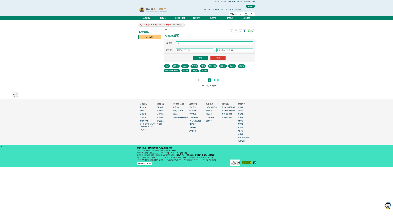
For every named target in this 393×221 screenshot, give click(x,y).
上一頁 (203, 80)
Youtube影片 (150, 37)
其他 (203, 66)
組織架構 (160, 114)
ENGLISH (231, 1)
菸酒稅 (185, 66)
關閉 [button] (15, 94)
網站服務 (192, 131)
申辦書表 (192, 114)
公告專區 (143, 130)
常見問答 (239, 1)
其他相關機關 (227, 114)
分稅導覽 (246, 18)
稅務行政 (212, 66)
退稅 (229, 9)
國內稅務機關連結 (228, 107)
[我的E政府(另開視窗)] (254, 162)
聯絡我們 (180, 155)
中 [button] (246, 14)
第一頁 (200, 80)
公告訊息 (146, 18)
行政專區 (209, 114)
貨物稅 (185, 71)
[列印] (253, 31)
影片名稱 (168, 43)
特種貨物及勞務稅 (171, 71)
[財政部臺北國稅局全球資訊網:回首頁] (161, 10)
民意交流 (192, 107)
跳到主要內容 (5, 1)
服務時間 (183, 153)
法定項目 (176, 107)
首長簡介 (160, 111)
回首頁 (217, 1)
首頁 (141, 25)
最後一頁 (218, 80)
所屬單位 (160, 124)
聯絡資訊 (160, 121)
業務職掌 (160, 117)
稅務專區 (209, 111)
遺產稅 (232, 66)
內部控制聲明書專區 (180, 117)
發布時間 (168, 50)
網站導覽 (223, 1)
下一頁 (215, 80)
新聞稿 (142, 111)
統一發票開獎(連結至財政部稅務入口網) (147, 125)
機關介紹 (163, 18)
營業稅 (175, 66)
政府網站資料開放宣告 (165, 148)
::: (1, 1)
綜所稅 (241, 66)
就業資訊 (143, 117)
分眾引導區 (210, 117)
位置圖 (172, 150)
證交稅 (222, 66)
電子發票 (235, 9)
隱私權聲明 (152, 148)
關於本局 (160, 107)
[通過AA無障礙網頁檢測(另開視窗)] (246, 162)
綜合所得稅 (215, 9)
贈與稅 (204, 71)
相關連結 (230, 18)
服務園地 (196, 18)
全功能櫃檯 (193, 117)
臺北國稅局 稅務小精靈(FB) (205, 155)
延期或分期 (223, 9)
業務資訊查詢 (178, 111)
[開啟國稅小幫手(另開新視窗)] (388, 205)
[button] (231, 31)
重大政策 (143, 107)
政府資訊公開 (180, 18)
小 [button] (240, 14)
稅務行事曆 (144, 121)
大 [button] (251, 14)
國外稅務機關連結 (228, 111)
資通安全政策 (141, 148)
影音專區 (167, 25)
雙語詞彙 (247, 1)
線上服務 (192, 111)
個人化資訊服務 (195, 121)
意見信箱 (189, 155)
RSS (253, 1)
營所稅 (194, 66)
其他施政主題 (227, 117)
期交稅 (194, 71)
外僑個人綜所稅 (211, 107)
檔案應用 (192, 124)
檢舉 (239, 9)
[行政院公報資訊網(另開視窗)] (235, 163)
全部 (167, 66)
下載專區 (192, 127)
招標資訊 (143, 114)
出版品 (175, 114)
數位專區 (158, 25)
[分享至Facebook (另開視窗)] (244, 31)
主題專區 (213, 18)
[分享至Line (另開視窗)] (249, 31)
